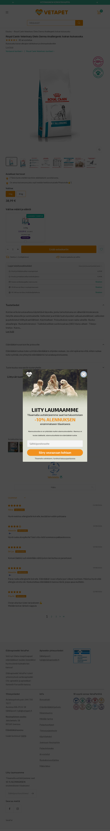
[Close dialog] (84, 374)
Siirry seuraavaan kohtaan (55, 452)
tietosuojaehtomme (67, 459)
